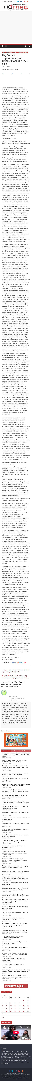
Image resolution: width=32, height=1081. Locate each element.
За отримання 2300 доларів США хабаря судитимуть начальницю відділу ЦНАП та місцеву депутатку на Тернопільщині (15, 860)
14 (19, 1005)
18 (6, 1008)
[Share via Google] (18, 662)
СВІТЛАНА (13, 696)
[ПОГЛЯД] (2, 46)
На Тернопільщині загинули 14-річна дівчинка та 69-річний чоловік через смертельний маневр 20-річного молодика (16, 901)
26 (11, 1011)
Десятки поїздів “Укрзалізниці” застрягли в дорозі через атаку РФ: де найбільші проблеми (15, 841)
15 (23, 1005)
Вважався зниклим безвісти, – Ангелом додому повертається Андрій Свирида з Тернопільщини (14, 953)
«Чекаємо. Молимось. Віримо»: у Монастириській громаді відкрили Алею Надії (15, 807)
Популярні (17, 750)
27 (15, 1011)
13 (15, 1005)
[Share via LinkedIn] (22, 662)
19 (11, 1008)
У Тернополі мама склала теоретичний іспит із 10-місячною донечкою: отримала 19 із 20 (15, 889)
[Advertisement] (16, 27)
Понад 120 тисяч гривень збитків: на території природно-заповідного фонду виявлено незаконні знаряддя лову (15, 767)
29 (23, 1011)
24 (2, 1011)
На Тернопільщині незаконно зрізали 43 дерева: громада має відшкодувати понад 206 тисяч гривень (16, 801)
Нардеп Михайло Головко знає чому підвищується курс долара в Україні (15, 677)
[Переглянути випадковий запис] (29, 46)
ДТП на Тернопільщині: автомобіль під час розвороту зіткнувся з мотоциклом (13, 965)
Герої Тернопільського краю (9, 52)
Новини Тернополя (22, 52)
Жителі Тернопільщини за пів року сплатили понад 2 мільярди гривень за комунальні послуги (16, 784)
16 (28, 1005)
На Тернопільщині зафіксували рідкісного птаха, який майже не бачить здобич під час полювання (15, 790)
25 (6, 1011)
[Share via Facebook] (13, 662)
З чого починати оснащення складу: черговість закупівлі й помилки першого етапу (14, 761)
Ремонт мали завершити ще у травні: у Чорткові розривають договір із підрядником (15, 913)
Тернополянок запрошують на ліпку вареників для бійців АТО (15, 671)
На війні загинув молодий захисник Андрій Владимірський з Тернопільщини (13, 936)
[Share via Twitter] (20, 662)
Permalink (14, 700)
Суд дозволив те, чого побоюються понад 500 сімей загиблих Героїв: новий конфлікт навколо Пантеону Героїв (14, 853)
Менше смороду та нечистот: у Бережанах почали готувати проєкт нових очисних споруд (15, 872)
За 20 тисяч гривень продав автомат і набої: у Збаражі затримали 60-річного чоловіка (14, 796)
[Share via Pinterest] (25, 662)
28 (19, 1011)
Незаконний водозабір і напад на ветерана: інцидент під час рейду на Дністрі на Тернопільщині (15, 894)
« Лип (2, 1017)
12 (11, 1005)
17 (2, 1008)
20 (15, 1008)
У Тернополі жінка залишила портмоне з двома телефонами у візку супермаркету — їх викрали (14, 931)
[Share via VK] (15, 662)
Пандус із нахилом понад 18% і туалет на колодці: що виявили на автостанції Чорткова (15, 773)
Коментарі (27, 750)
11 (6, 1005)
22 (23, 1008)
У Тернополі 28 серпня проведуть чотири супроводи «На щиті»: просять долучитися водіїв (15, 877)
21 (19, 1008)
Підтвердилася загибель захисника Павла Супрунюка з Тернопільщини (13, 918)
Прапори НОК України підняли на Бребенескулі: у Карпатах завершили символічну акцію (15, 866)
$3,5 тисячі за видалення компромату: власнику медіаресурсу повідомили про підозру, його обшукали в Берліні (14, 925)
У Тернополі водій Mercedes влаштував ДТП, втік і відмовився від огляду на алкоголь (15, 812)
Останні (7, 750)
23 (28, 1008)
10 (2, 1005)
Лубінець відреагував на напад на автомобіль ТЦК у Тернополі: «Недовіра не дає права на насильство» (16, 970)
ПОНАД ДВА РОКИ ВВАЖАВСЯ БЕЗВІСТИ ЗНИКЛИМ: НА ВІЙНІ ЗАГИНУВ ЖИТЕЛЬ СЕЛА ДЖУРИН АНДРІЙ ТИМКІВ (16, 754)
